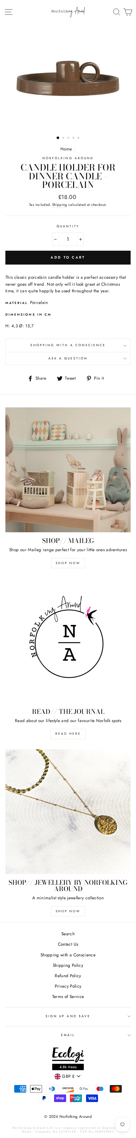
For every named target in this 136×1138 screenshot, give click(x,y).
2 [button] (63, 138)
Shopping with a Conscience (68, 345)
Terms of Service (68, 996)
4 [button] (74, 138)
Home (66, 149)
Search (68, 934)
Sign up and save (68, 1016)
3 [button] (69, 138)
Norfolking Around (68, 158)
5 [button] (79, 138)
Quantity (68, 226)
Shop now (68, 911)
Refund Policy (68, 975)
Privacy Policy (68, 986)
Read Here (68, 733)
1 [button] (58, 138)
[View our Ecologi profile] (68, 1059)
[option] (68, 77)
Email (68, 1035)
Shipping (59, 204)
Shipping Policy (68, 965)
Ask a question (68, 358)
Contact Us (68, 944)
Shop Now (68, 563)
